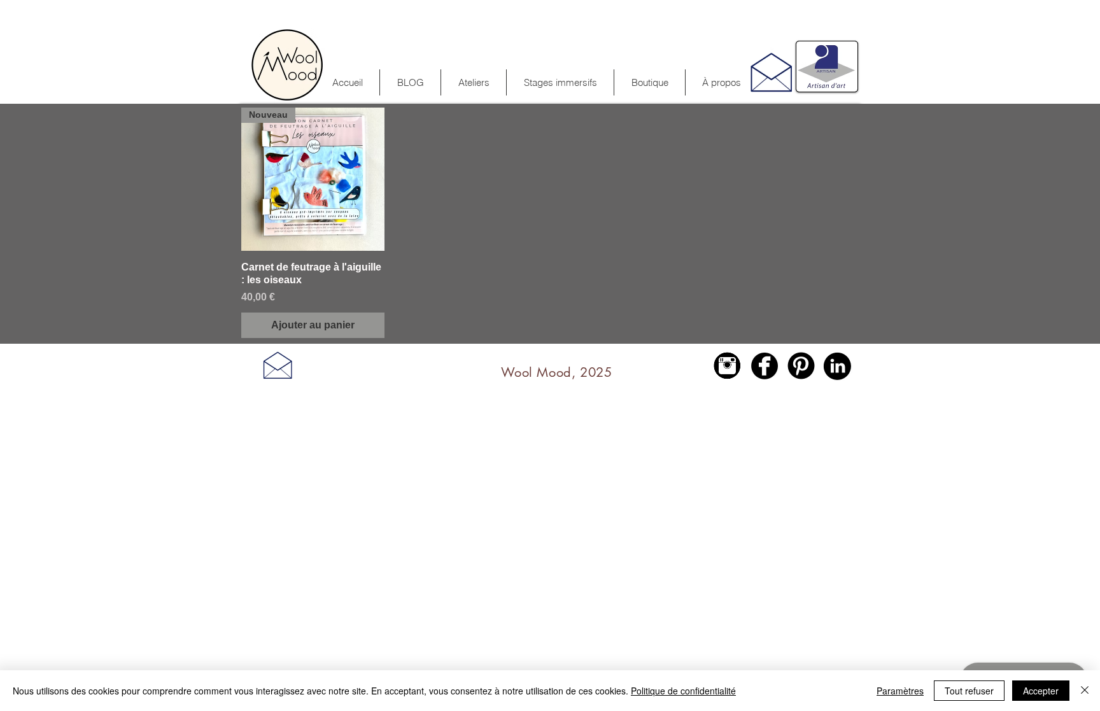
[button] (560, 82)
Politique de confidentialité (683, 690)
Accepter (1041, 690)
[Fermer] (1084, 690)
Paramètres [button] (900, 690)
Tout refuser (969, 690)
